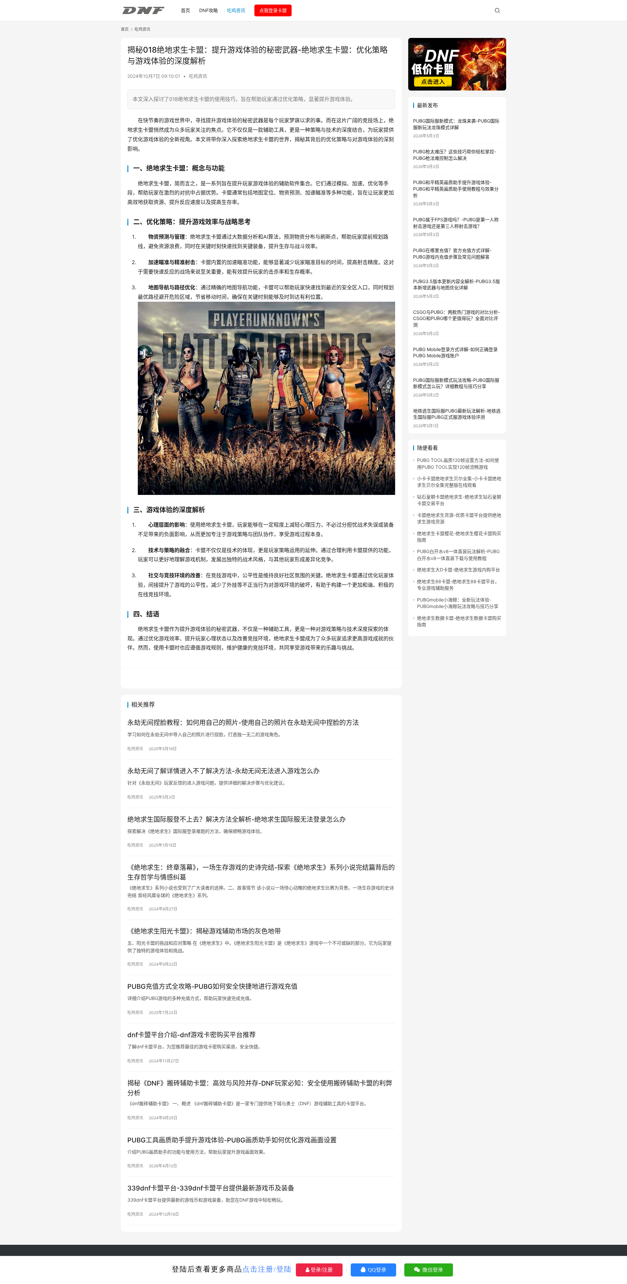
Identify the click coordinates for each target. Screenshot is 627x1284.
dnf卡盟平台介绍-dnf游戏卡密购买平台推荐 (191, 1035)
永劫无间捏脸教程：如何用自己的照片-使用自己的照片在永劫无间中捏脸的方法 (243, 723)
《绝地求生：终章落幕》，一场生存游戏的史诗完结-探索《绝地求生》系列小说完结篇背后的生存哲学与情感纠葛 (261, 872)
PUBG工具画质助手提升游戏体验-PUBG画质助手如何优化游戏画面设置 (232, 1140)
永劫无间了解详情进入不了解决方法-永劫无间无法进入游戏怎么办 (223, 771)
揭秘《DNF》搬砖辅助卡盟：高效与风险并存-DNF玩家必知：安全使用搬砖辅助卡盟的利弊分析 (259, 1088)
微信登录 (432, 1270)
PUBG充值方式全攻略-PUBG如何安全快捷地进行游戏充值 (212, 986)
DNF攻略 (208, 10)
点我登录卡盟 (273, 10)
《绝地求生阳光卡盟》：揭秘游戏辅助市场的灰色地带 (204, 931)
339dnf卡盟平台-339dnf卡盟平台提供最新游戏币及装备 (210, 1188)
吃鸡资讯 (236, 10)
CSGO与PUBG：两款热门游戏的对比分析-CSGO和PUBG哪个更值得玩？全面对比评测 (456, 318)
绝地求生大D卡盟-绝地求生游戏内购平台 (458, 569)
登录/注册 (321, 1270)
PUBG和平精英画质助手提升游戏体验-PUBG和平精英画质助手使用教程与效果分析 (456, 188)
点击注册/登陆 (267, 1269)
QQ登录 (376, 1270)
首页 (185, 10)
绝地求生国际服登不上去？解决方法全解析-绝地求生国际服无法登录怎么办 (236, 819)
